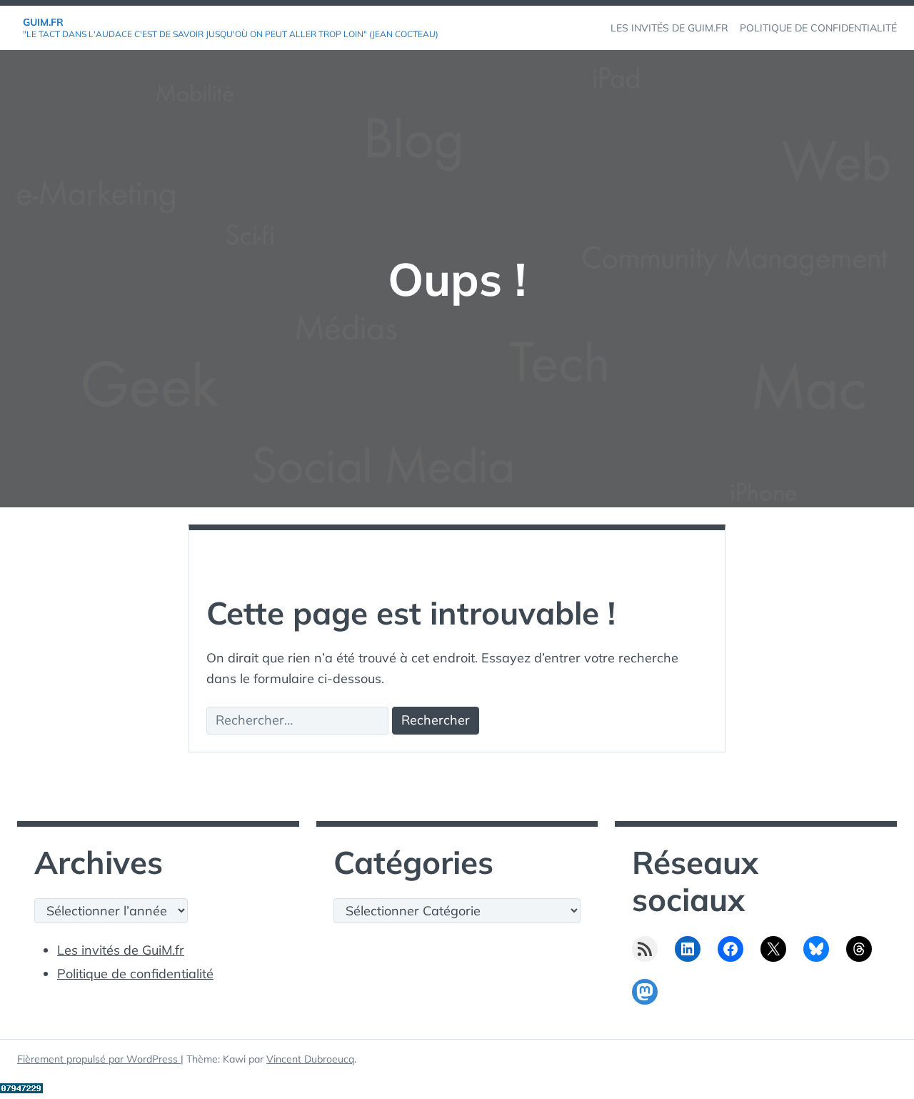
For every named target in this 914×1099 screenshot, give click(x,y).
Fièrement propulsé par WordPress (99, 1059)
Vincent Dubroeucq (310, 1059)
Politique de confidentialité (135, 973)
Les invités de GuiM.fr (120, 950)
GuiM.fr (43, 22)
